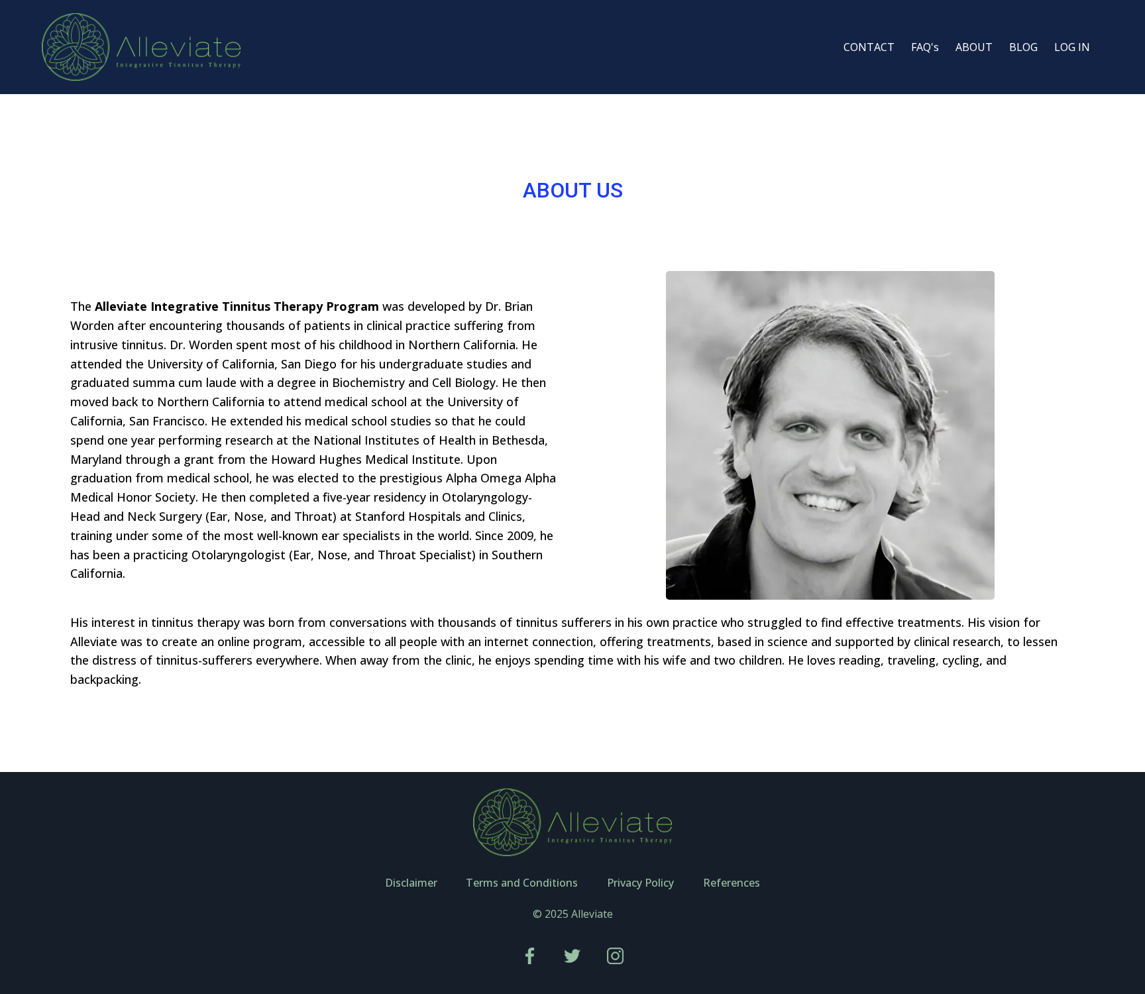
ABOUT (974, 47)
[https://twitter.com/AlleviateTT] (573, 956)
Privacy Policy (640, 882)
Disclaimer (411, 882)
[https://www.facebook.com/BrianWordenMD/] (530, 956)
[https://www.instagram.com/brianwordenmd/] (615, 956)
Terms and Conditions (522, 882)
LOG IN (1072, 47)
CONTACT (869, 47)
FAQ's (925, 47)
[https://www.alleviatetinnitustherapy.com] (141, 47)
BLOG (1023, 47)
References (731, 882)
